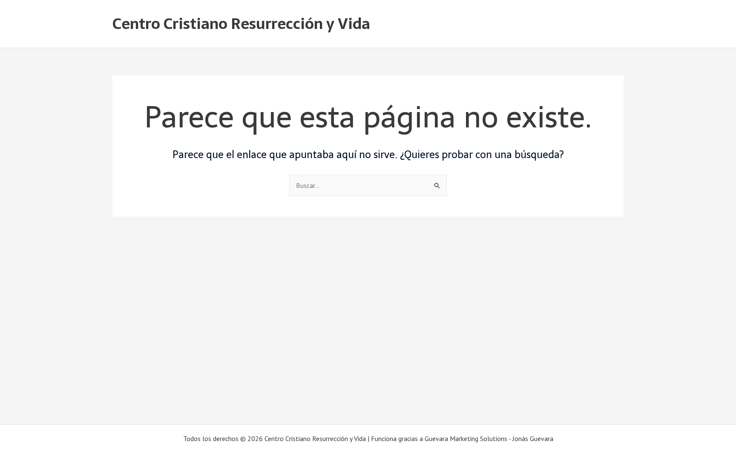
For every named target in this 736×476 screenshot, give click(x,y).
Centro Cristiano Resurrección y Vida (241, 24)
